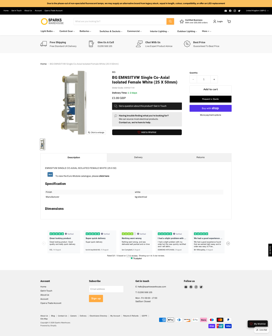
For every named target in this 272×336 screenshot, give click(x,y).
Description (74, 157)
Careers (73, 316)
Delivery (138, 157)
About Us (28, 11)
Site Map (44, 319)
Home (6, 11)
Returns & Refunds (131, 316)
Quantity (194, 73)
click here (104, 176)
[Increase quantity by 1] (214, 79)
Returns (200, 157)
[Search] (170, 21)
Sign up (96, 298)
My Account (115, 316)
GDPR (144, 316)
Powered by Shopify (48, 326)
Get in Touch (160, 106)
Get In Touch (16, 11)
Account (38, 11)
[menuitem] (47, 31)
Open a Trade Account (53, 11)
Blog (53, 316)
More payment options (210, 115)
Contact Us (62, 316)
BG (113, 72)
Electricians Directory (98, 316)
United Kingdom (256, 11)
